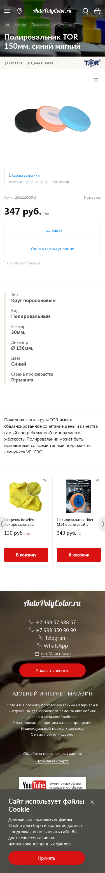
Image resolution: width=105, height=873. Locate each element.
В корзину (26, 555)
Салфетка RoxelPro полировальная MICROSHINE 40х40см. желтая (22, 522)
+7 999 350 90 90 (56, 629)
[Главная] (7, 25)
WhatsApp (56, 645)
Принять (46, 858)
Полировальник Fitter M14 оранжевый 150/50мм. (75, 522)
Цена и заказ (42, 63)
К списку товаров (25, 263)
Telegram (56, 637)
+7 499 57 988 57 (56, 622)
